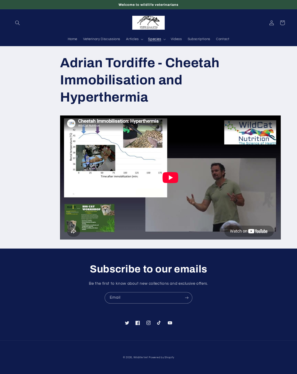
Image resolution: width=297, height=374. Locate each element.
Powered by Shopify (161, 357)
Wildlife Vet (140, 357)
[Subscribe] (186, 298)
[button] (17, 22)
